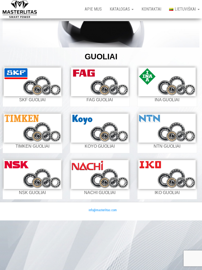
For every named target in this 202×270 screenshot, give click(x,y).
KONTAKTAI (151, 9)
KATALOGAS (120, 9)
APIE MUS (93, 9)
